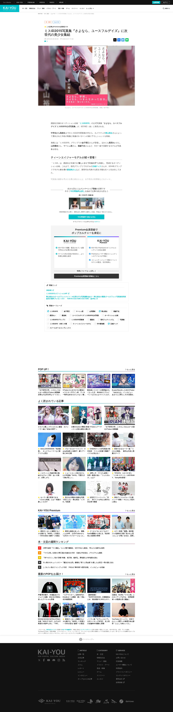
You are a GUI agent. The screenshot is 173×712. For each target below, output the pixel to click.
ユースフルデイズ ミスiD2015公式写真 (85, 315)
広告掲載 (119, 661)
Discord (53, 660)
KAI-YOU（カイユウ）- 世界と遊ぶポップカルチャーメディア (9, 8)
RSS (64, 660)
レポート (81, 668)
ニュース (53, 13)
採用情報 (119, 682)
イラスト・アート (103, 665)
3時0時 (49, 290)
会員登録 (156, 2)
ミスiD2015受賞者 (77, 320)
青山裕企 (109, 133)
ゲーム (99, 672)
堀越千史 (116, 311)
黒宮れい (52, 315)
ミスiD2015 (85, 123)
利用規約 (119, 668)
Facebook (44, 660)
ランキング (82, 661)
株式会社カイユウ (51, 629)
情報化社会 (101, 658)
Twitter (39, 660)
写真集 (122, 320)
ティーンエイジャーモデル (82, 324)
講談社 (92, 320)
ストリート (101, 675)
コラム (80, 665)
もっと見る (89, 8)
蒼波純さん (71, 170)
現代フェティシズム (107, 320)
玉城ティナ (96, 166)
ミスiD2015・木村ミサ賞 (58, 324)
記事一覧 (81, 654)
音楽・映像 (101, 668)
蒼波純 (63, 315)
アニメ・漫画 (101, 661)
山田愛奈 (92, 311)
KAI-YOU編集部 (66, 629)
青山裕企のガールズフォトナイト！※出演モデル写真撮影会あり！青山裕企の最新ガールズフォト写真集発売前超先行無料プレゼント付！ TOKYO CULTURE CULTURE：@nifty (86, 298)
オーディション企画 (111, 315)
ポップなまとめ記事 (85, 679)
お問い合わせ (121, 658)
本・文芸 (46, 13)
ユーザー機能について (124, 665)
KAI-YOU (40, 13)
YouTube (48, 660)
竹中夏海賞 (100, 324)
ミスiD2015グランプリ (57, 320)
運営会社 (119, 679)
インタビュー (82, 675)
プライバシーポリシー (124, 672)
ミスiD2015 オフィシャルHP (56, 293)
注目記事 (81, 658)
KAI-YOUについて (122, 654)
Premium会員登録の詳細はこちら (86, 276)
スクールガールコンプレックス (60, 328)
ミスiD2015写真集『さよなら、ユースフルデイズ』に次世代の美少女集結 (85, 33)
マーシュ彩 (79, 311)
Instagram (59, 660)
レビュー (81, 672)
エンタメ (100, 679)
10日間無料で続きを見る (87, 217)
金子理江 (67, 311)
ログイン (165, 2)
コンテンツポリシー (85, 629)
